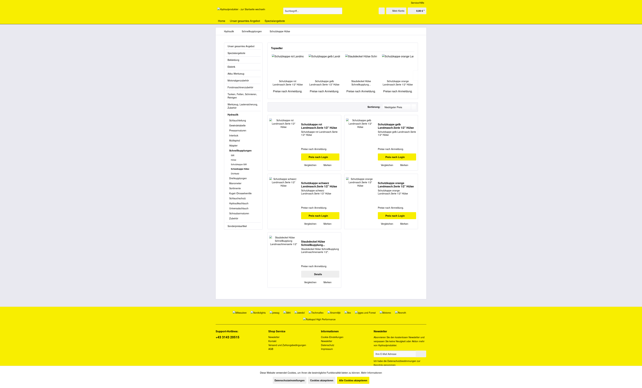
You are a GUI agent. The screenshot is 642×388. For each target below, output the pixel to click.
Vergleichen (309, 165)
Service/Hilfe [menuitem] (417, 2)
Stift (232, 155)
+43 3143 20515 (227, 337)
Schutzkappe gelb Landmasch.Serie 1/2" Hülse (324, 82)
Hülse (233, 159)
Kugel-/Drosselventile (240, 193)
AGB (270, 349)
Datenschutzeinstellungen (290, 380)
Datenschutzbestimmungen (401, 361)
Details (318, 274)
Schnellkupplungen (240, 150)
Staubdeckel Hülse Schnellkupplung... (361, 82)
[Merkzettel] (382, 11)
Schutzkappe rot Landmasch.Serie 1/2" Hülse (288, 82)
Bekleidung (233, 60)
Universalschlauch (238, 208)
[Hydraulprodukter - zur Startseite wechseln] (241, 12)
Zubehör (233, 218)
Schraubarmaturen (239, 213)
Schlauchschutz (237, 198)
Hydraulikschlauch (238, 203)
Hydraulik (233, 114)
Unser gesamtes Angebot (241, 46)
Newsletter (274, 337)
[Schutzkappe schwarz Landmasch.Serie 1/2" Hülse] (283, 201)
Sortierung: (373, 106)
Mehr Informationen (371, 372)
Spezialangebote (236, 53)
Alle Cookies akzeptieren (353, 380)
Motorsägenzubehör (238, 80)
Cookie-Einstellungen (332, 337)
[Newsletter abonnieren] (421, 354)
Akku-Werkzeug (236, 73)
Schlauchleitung (237, 120)
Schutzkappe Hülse (240, 168)
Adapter (233, 145)
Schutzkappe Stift (239, 164)
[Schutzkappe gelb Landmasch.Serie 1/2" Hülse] (324, 66)
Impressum (327, 349)
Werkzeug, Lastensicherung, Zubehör (243, 106)
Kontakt (272, 341)
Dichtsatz (235, 173)
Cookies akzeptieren (321, 380)
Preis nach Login (318, 157)
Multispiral (234, 140)
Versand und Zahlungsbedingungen (287, 345)
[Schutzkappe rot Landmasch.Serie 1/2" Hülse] (288, 66)
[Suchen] (339, 11)
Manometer (235, 183)
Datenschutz (327, 345)
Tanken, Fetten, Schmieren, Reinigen (242, 95)
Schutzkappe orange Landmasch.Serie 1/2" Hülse (398, 82)
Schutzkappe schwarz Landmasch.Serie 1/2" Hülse (319, 184)
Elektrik (231, 66)
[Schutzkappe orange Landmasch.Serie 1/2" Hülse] (398, 66)
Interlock (233, 135)
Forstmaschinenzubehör (240, 87)
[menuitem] (312, 11)
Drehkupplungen (238, 178)
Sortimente (235, 188)
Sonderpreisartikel (237, 226)
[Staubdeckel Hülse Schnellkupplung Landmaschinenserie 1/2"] (361, 66)
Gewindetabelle (237, 125)
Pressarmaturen (237, 130)
